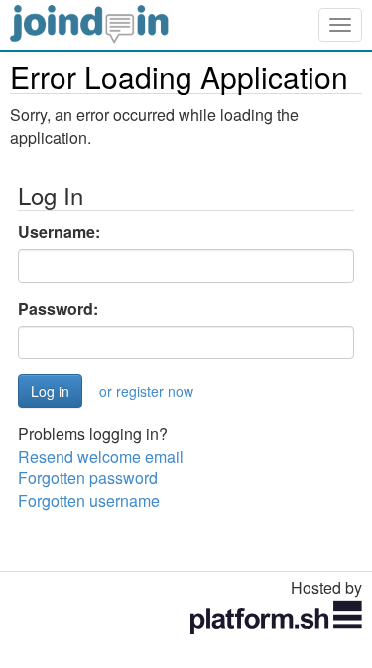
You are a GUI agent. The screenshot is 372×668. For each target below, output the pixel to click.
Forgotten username (89, 500)
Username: (59, 232)
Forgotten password (88, 478)
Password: (58, 309)
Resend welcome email (101, 456)
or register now (146, 391)
